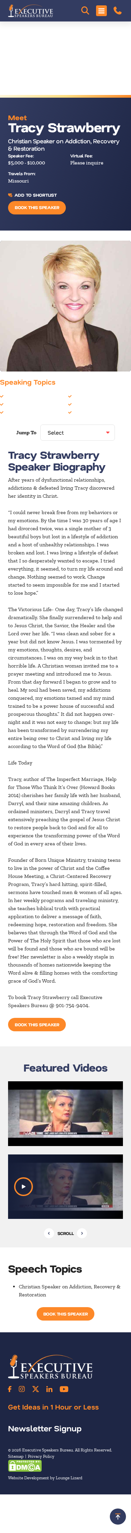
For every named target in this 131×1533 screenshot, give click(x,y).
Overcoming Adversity (99, 396)
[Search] (85, 10)
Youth (80, 412)
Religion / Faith (90, 404)
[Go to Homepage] (30, 10)
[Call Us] (117, 10)
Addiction (16, 396)
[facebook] (9, 1389)
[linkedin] (49, 1389)
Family (13, 412)
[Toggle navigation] (101, 10)
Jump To (26, 432)
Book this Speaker (37, 207)
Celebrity (16, 404)
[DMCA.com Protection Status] (25, 1465)
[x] (35, 1389)
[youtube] (64, 1389)
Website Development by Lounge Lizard (45, 1477)
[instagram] (22, 1389)
